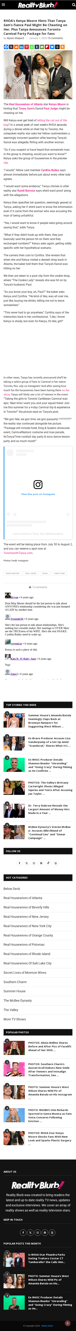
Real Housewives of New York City (28, 926)
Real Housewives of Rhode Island (27, 954)
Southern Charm (15, 982)
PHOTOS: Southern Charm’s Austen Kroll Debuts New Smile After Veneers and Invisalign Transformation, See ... (48, 1069)
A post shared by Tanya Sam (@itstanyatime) (38, 533)
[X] (11, 47)
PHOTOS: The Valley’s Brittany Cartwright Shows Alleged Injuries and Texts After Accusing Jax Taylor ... (50, 788)
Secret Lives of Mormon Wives (25, 972)
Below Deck (12, 889)
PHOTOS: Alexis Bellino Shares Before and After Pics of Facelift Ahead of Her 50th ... (49, 1046)
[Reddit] (16, 47)
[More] (62, 47)
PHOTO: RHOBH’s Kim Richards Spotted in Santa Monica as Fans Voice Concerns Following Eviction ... (50, 1115)
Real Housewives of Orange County (28, 935)
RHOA (45, 573)
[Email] (42, 47)
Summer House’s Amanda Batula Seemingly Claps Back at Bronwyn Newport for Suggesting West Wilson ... (49, 720)
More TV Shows (15, 1019)
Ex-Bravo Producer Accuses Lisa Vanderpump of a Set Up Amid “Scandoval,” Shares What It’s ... (49, 741)
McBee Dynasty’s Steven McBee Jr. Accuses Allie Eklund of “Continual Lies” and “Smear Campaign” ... (49, 832)
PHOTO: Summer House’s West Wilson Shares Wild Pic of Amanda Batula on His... (48, 1279)
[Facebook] (6, 47)
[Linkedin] (21, 47)
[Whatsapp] (32, 47)
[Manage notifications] (68, 1323)
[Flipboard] (47, 47)
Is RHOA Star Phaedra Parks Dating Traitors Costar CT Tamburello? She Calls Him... (46, 1258)
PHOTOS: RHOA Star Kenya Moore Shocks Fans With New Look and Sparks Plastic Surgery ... (49, 1138)
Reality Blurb (47, 1326)
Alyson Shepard (15, 38)
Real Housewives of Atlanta (23, 898)
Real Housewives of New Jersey (26, 916)
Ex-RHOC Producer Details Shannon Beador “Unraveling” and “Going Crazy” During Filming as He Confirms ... (50, 765)
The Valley (11, 1010)
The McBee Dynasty (18, 1000)
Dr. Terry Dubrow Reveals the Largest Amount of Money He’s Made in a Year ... (49, 809)
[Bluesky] (52, 47)
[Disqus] (38, 635)
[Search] (72, 5)
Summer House (15, 991)
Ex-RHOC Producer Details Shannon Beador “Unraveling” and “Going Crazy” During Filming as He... (50, 1303)
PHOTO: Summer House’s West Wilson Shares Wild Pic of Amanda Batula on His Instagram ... (50, 1092)
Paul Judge (30, 573)
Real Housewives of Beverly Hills (26, 907)
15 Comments (55, 38)
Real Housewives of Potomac (24, 944)
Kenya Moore (12, 573)
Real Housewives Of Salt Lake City (28, 963)
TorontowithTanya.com (18, 553)
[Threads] (57, 47)
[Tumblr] (37, 47)
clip (6, 162)
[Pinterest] (26, 47)
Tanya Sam (59, 573)
